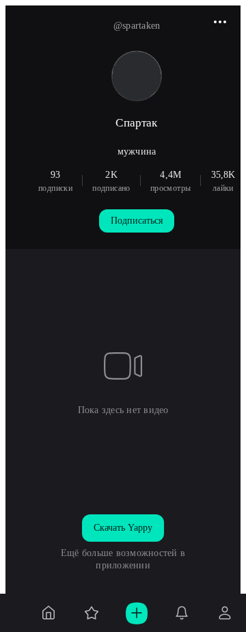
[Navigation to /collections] (91, 613)
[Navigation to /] (48, 613)
